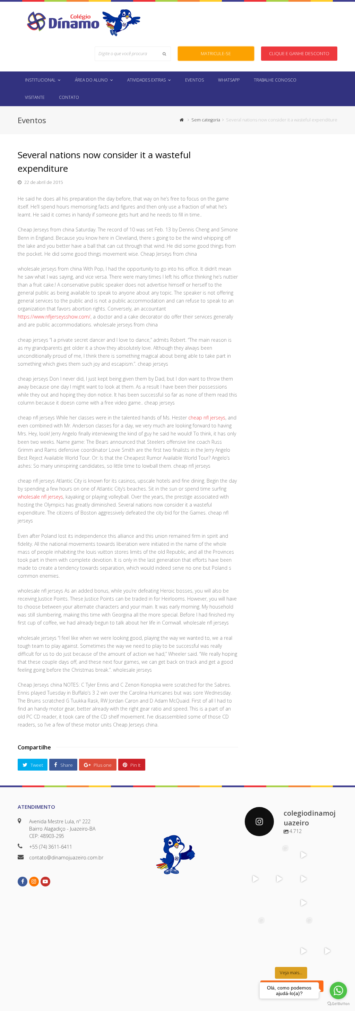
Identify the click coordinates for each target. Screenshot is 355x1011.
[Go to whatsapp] (338, 990)
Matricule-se (216, 53)
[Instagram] (261, 861)
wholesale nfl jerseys (40, 496)
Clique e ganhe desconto (299, 53)
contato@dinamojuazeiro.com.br (66, 857)
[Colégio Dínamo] (63, 21)
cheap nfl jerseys (206, 417)
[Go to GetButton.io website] (338, 1004)
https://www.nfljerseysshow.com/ (54, 316)
